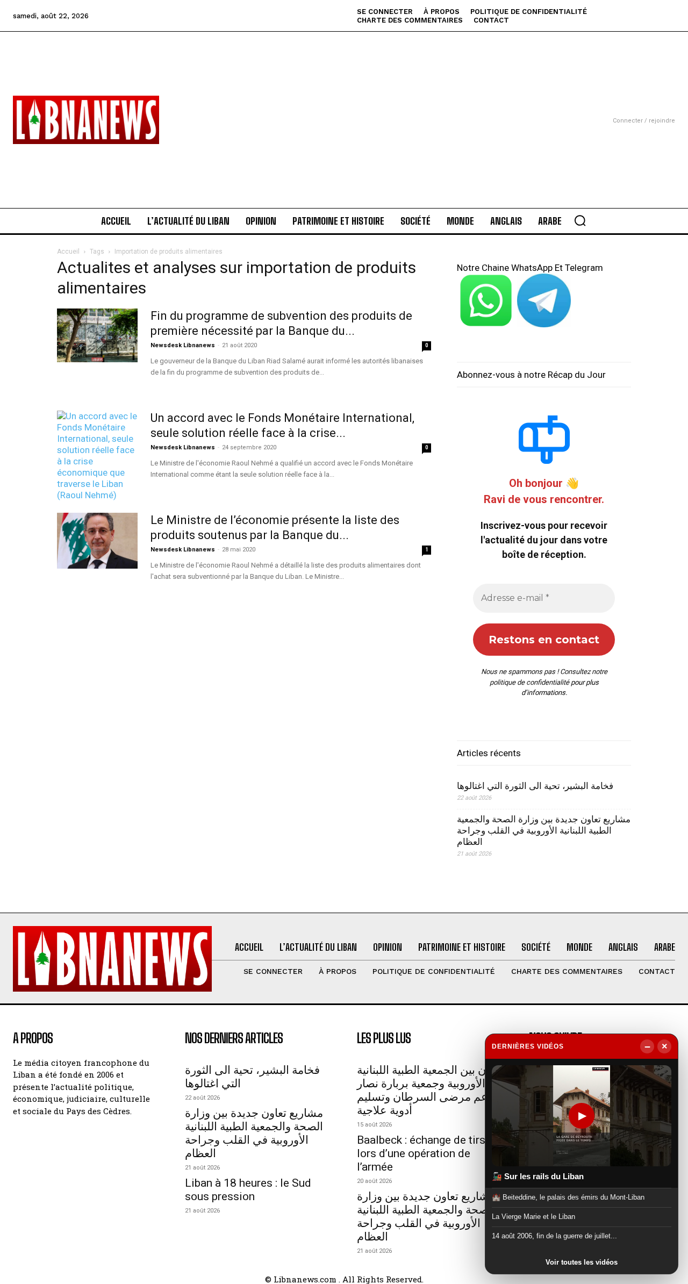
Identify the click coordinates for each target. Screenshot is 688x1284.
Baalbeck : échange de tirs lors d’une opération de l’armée (421, 1153)
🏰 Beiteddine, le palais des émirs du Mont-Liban (568, 1197)
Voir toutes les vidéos (582, 1262)
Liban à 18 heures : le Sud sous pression (248, 1190)
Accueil (68, 251)
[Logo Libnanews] (86, 120)
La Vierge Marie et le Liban (533, 1217)
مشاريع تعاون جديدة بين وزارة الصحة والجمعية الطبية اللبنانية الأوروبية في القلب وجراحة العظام (543, 830)
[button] (580, 220)
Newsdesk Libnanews (182, 345)
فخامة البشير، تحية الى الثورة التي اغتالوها (535, 785)
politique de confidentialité (529, 682)
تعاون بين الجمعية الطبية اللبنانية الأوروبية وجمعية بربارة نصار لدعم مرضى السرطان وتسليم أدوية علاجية (430, 1090)
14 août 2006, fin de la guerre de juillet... (554, 1236)
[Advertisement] (344, 107)
